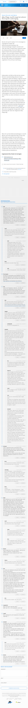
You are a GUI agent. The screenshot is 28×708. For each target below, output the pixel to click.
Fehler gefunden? (7, 173)
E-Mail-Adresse (4, 682)
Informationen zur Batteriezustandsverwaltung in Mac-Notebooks (12, 158)
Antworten (23, 237)
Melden (17, 237)
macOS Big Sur (17, 177)
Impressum (10, 699)
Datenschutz (15, 699)
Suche (21, 2)
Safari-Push (20, 699)
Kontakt (26, 2)
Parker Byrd (21, 164)
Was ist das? (19, 169)
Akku (9, 177)
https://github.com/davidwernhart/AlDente (12, 281)
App (24, 2)
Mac (12, 177)
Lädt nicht (20, 105)
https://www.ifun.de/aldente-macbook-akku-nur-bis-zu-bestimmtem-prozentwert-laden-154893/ (15, 305)
